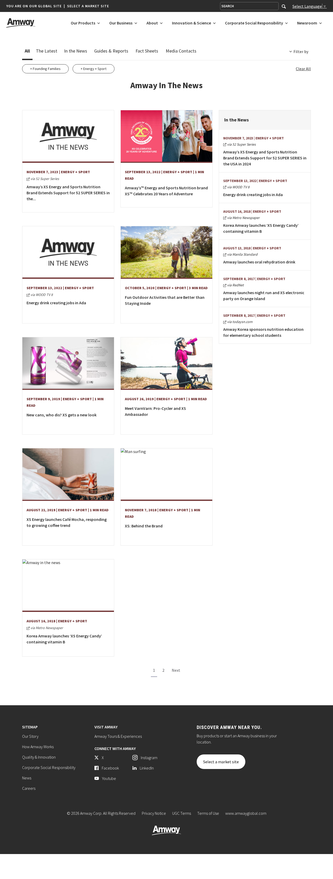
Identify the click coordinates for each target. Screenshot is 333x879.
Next (176, 670)
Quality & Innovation (39, 757)
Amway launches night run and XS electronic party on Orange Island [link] (263, 295)
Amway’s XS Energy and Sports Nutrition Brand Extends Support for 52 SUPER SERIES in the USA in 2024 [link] (264, 157)
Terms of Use (208, 813)
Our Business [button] (120, 23)
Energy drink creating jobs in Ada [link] (253, 194)
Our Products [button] (83, 23)
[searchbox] (249, 6)
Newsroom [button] (307, 23)
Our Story (30, 736)
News (26, 777)
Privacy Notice (154, 813)
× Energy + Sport (93, 68)
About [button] (152, 23)
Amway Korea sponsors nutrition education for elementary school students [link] (263, 332)
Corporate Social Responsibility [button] (254, 23)
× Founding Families (45, 68)
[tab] (27, 51)
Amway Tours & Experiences (118, 736)
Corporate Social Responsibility (48, 767)
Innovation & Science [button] (191, 23)
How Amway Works (38, 746)
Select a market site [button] (88, 6)
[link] (111, 757)
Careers (28, 788)
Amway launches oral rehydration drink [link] (259, 261)
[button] (57, 6)
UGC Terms (181, 813)
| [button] (64, 6)
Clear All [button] (303, 68)
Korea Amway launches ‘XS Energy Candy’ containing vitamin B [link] (261, 228)
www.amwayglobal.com (245, 813)
